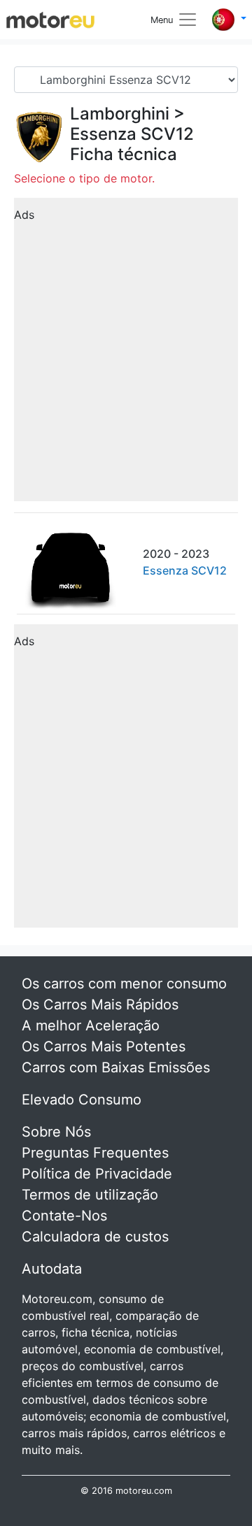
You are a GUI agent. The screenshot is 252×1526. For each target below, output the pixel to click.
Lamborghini (119, 113)
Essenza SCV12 (132, 134)
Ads (24, 215)
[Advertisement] (126, 354)
